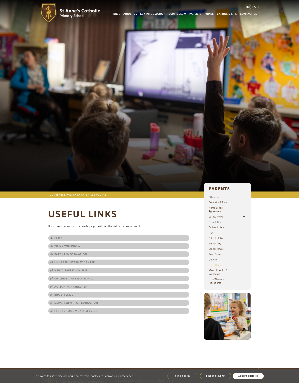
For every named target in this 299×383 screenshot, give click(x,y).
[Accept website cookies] (248, 376)
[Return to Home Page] (70, 13)
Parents (82, 194)
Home (70, 194)
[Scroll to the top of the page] (253, 368)
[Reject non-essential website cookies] (215, 376)
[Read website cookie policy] (182, 376)
